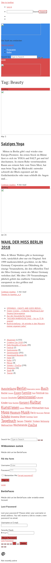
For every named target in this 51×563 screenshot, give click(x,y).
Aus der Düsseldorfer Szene (19, 316)
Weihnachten (7, 425)
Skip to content (7, 45)
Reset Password (9, 538)
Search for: (5, 57)
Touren (10, 373)
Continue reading (8, 184)
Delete (23, 543)
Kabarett (39, 397)
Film (46, 393)
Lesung (22, 408)
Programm (11, 16)
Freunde (4, 398)
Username (5, 465)
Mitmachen (38, 407)
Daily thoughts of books (17, 345)
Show (23, 416)
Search (36, 11)
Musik (25, 412)
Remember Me (11, 475)
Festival (10, 347)
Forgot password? (25, 475)
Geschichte (12, 397)
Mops (5, 412)
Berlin (21, 388)
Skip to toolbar (7, 2)
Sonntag (29, 417)
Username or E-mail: (9, 522)
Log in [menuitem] (9, 7)
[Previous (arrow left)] (2, 546)
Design (10, 393)
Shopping (11, 368)
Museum (15, 412)
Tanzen (20, 421)
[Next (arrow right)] (5, 546)
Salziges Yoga (12, 143)
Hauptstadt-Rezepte (15, 355)
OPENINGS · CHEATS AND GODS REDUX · (24, 308)
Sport (35, 417)
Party (33, 412)
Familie (26, 393)
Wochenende (20, 425)
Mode (46, 408)
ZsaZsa (32, 425)
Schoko (5, 416)
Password (5, 470)
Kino (10, 403)
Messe (9, 363)
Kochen (16, 403)
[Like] (14, 543)
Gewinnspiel (26, 397)
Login (3, 59)
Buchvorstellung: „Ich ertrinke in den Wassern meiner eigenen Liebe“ (26, 324)
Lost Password (7, 540)
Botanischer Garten (33, 389)
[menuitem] (28, 11)
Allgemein (11, 340)
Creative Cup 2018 (15, 342)
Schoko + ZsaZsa (14, 365)
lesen (15, 407)
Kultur (9, 19)
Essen (17, 393)
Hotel (9, 357)
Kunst (6, 407)
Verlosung (44, 421)
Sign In (5, 480)
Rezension (40, 413)
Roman (47, 412)
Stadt (9, 370)
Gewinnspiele (12, 352)
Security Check (7, 531)
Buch (44, 388)
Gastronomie (12, 350)
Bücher (4, 392)
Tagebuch (8, 420)
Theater (28, 421)
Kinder (4, 402)
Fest (33, 393)
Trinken (36, 421)
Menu (8, 59)
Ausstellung (8, 388)
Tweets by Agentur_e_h (11, 294)
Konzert (24, 402)
